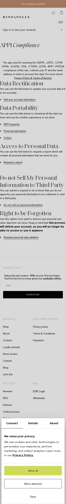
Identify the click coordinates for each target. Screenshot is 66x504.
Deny (33, 496)
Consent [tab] (12, 423)
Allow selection (33, 483)
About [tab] (54, 423)
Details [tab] (33, 423)
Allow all (33, 470)
